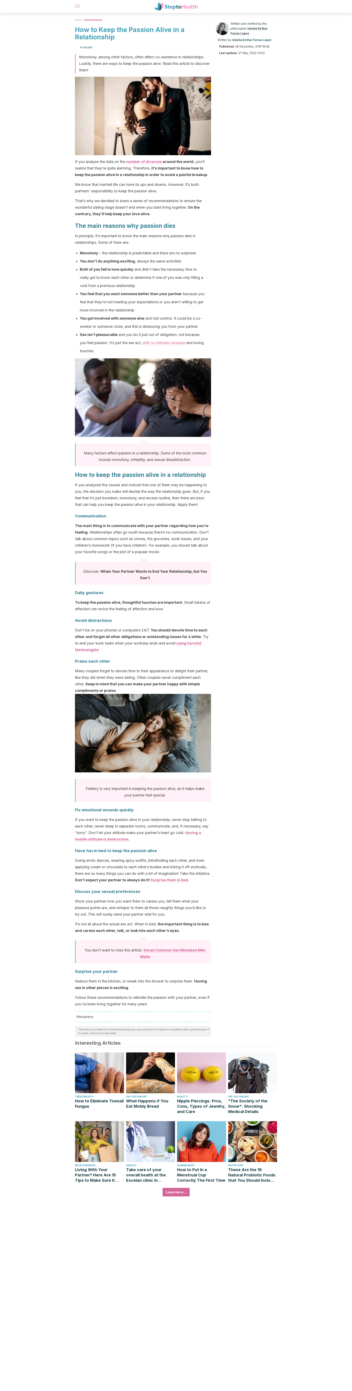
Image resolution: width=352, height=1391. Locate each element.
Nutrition (235, 1165)
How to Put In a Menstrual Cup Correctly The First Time (201, 1175)
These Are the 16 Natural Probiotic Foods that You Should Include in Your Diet (251, 1175)
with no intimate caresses (164, 343)
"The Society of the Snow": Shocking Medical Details (247, 1106)
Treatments (84, 1096)
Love (78, 19)
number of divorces (144, 161)
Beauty (182, 1096)
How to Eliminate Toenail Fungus (99, 1104)
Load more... (176, 1192)
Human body (186, 1165)
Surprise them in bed (169, 880)
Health (131, 1165)
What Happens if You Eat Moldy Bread (147, 1104)
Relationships (93, 19)
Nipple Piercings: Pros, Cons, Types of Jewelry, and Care (201, 1106)
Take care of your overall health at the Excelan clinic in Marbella (146, 1175)
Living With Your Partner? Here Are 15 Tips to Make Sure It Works (95, 1175)
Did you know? (136, 1096)
